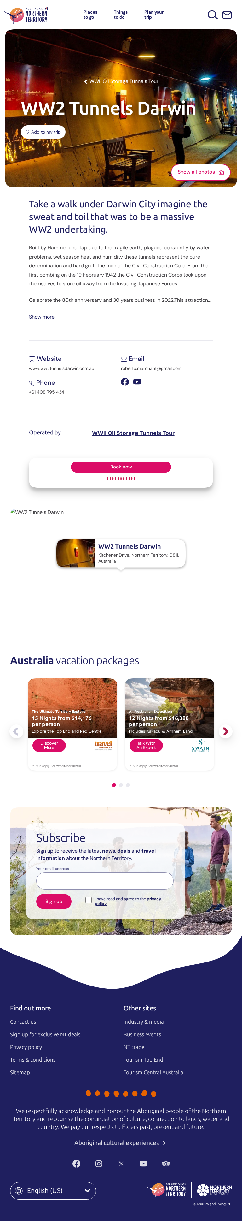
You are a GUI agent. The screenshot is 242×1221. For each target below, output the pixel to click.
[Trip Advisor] (166, 1163)
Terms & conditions (32, 1060)
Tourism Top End (143, 1060)
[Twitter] (121, 1163)
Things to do (121, 14)
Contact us (23, 1022)
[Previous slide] (16, 731)
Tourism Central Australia (153, 1072)
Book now (121, 467)
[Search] (213, 15)
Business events (142, 1034)
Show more (42, 316)
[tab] (114, 785)
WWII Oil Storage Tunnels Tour (133, 433)
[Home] (26, 14)
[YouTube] (143, 1163)
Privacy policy (26, 1047)
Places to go (90, 14)
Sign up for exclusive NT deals (45, 1034)
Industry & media (144, 1022)
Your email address (52, 869)
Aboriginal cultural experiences (117, 1143)
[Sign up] (227, 15)
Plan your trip (154, 14)
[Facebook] (76, 1163)
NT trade (134, 1047)
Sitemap (20, 1072)
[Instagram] (99, 1163)
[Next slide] (226, 731)
